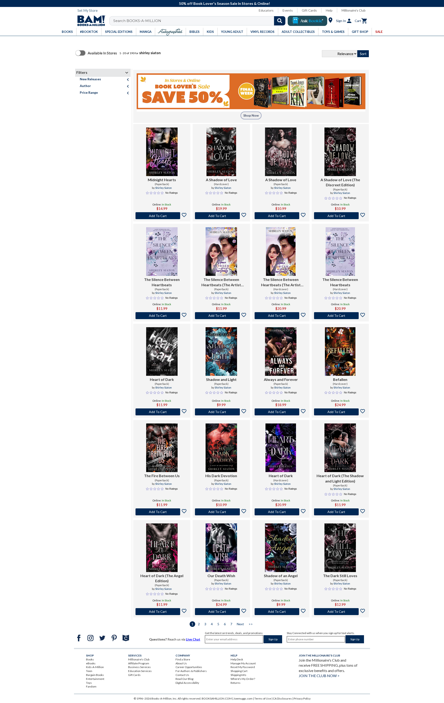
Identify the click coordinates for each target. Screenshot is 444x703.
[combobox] (200, 20)
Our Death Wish (221, 575)
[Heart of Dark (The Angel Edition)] (162, 547)
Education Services (140, 671)
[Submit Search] (279, 20)
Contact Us (182, 675)
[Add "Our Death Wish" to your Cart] (221, 611)
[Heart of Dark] (162, 351)
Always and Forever (281, 379)
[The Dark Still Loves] (340, 547)
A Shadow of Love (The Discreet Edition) (340, 182)
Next (240, 624)
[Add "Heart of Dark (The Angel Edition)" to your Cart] (162, 611)
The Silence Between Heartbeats (162, 282)
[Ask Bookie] (307, 21)
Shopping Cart (239, 671)
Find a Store (183, 659)
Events (288, 10)
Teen (89, 671)
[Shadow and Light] (221, 351)
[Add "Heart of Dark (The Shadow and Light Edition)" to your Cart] (340, 511)
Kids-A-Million (95, 667)
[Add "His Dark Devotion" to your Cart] (221, 511)
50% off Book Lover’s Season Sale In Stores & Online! (224, 3)
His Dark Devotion (221, 475)
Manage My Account (243, 663)
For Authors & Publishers (191, 671)
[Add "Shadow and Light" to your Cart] (221, 411)
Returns (235, 682)
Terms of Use (262, 698)
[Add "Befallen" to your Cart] (340, 411)
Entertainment (95, 679)
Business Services (139, 667)
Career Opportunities (189, 667)
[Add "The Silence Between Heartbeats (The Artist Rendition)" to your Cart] (221, 315)
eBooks (91, 663)
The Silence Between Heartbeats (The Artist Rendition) (221, 282)
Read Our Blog (184, 679)
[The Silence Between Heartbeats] (162, 251)
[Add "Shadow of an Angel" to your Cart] (281, 611)
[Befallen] (340, 351)
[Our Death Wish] (221, 547)
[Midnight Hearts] (162, 151)
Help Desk (237, 659)
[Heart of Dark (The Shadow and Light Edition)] (340, 447)
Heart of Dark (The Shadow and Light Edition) (340, 478)
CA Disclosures (282, 698)
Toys (89, 682)
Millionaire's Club (354, 10)
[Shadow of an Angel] (281, 547)
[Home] (90, 21)
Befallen (340, 379)
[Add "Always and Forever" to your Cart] (281, 411)
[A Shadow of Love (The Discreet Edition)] (340, 151)
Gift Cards (309, 10)
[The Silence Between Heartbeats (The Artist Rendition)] (221, 251)
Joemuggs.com (243, 698)
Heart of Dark (162, 379)
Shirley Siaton (163, 188)
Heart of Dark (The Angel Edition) (161, 578)
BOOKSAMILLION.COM (217, 698)
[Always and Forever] (281, 351)
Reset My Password (243, 667)
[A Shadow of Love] (221, 151)
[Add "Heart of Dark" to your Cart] (162, 411)
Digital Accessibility (187, 682)
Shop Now (251, 115)
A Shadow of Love (221, 179)
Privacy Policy (302, 698)
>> (251, 624)
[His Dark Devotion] (221, 447)
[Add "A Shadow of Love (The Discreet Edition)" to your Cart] (340, 215)
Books (90, 659)
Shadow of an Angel (281, 575)
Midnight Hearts (162, 179)
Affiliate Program (138, 663)
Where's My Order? (243, 679)
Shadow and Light (221, 379)
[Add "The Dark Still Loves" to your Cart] (340, 611)
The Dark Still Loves (340, 575)
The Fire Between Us (162, 475)
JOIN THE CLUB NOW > (319, 675)
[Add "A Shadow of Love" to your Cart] (221, 215)
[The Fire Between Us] (162, 447)
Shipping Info (238, 675)
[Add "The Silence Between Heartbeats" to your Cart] (162, 315)
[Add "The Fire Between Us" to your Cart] (162, 511)
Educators (266, 10)
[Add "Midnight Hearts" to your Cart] (162, 215)
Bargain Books (95, 675)
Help (329, 10)
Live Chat (193, 639)
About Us (181, 663)
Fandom (91, 686)
